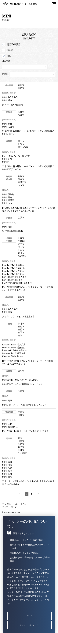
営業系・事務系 (13, 44)
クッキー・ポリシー (10, 507)
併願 (9, 56)
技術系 (10, 50)
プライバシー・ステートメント (15, 504)
